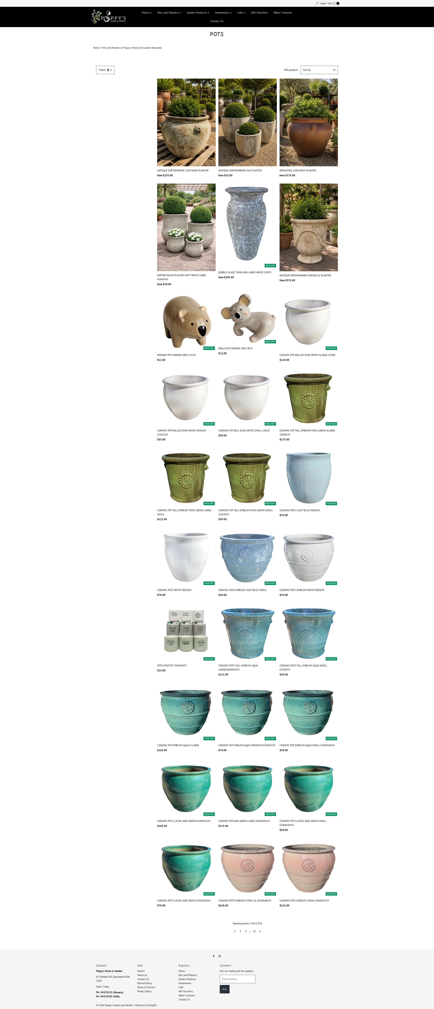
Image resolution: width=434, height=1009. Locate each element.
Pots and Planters (168, 12)
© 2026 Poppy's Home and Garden (114, 1005)
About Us (142, 975)
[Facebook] (213, 956)
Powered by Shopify (145, 1005)
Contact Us (217, 21)
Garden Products (197, 12)
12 (254, 931)
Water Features (283, 12)
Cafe (241, 12)
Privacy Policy (144, 991)
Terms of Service (146, 987)
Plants (146, 12)
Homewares (222, 12)
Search (141, 971)
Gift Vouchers (259, 12)
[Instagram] (220, 956)
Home (96, 47)
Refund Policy (144, 983)
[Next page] (260, 931)
